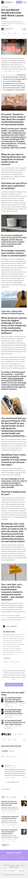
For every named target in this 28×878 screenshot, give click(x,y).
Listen (24, 29)
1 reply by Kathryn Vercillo (13, 782)
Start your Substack (10, 870)
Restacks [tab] (11, 751)
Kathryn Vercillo (9, 28)
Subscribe (19, 2)
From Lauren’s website (9, 75)
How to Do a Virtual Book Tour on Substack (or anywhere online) (9, 831)
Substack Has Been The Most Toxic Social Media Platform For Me (9, 803)
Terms (22, 865)
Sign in (24, 2)
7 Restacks (19, 734)
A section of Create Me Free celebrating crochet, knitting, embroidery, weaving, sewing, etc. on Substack (9, 821)
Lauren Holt (4, 71)
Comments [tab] (5, 751)
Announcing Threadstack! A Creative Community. (9, 817)
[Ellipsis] (26, 765)
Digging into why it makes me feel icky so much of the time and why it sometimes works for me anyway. (10, 808)
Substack (6, 874)
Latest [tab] (7, 797)
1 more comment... (6, 789)
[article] (14, 807)
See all (4, 845)
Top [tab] (3, 797)
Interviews (4, 7)
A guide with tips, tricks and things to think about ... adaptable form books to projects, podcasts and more (10, 836)
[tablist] (8, 751)
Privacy (18, 865)
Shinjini (7, 765)
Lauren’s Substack (15, 71)
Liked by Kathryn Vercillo (11, 767)
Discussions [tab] (13, 797)
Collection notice (14, 867)
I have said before (15, 378)
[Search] (25, 797)
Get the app (22, 870)
